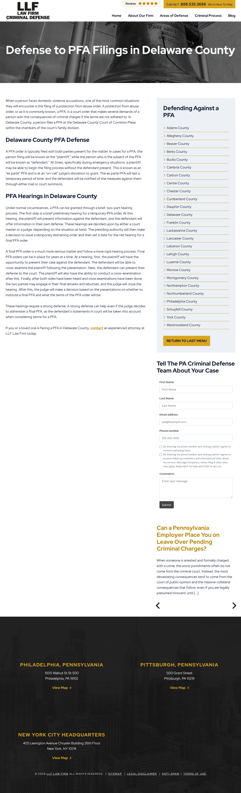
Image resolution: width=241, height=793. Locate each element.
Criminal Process (208, 15)
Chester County (179, 191)
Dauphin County (179, 206)
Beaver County (178, 143)
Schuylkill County (180, 309)
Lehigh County (178, 254)
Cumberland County (182, 199)
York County (176, 317)
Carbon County (178, 175)
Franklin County (178, 222)
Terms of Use (194, 773)
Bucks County (177, 159)
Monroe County (178, 270)
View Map (60, 687)
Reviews (131, 3)
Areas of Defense (174, 15)
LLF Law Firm (57, 773)
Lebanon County (179, 246)
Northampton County (183, 285)
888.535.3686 (193, 4)
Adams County (178, 128)
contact (96, 328)
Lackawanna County (182, 230)
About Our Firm (140, 15)
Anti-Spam (170, 773)
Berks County (177, 151)
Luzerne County (179, 262)
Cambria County (179, 167)
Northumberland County (185, 293)
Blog (231, 15)
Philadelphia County (182, 301)
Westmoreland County (183, 325)
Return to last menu (187, 341)
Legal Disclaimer (142, 773)
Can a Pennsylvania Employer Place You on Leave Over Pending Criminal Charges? (188, 538)
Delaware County (179, 214)
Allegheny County (180, 136)
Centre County (178, 183)
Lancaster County (180, 238)
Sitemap (115, 773)
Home (116, 15)
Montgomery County (182, 278)
